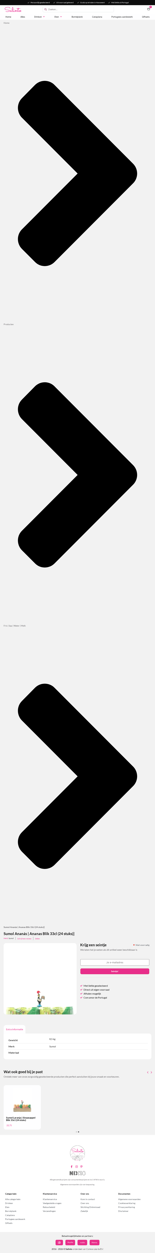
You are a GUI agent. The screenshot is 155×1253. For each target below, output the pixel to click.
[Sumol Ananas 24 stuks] (40, 998)
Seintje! (114, 971)
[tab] (14, 1029)
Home (6, 23)
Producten (9, 324)
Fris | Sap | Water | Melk (15, 625)
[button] (40, 16)
